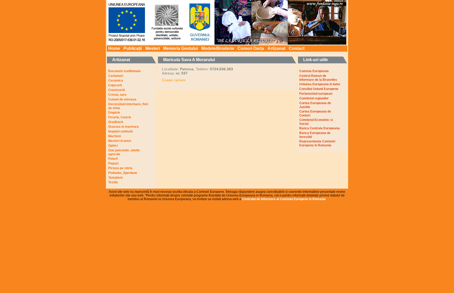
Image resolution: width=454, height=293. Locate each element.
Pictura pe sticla (120, 168)
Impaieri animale (120, 131)
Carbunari (115, 76)
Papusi (113, 163)
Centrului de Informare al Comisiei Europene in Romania (284, 199)
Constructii (116, 90)
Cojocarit (115, 85)
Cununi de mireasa (122, 99)
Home (114, 48)
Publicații (132, 48)
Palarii (113, 159)
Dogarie (114, 112)
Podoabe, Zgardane (122, 173)
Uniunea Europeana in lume (319, 84)
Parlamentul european (315, 93)
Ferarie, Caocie (119, 117)
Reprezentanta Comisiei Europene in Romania (317, 143)
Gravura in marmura (123, 127)
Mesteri (152, 48)
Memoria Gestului (180, 48)
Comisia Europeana (314, 71)
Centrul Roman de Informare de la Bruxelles (318, 78)
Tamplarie (115, 177)
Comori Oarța (251, 48)
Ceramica (115, 80)
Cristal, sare (117, 95)
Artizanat (276, 48)
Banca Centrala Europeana (319, 128)
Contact (297, 48)
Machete (114, 136)
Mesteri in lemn (119, 141)
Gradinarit (115, 122)
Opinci (113, 145)
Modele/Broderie (217, 48)
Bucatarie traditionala (124, 71)
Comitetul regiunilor (314, 98)
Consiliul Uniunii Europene (318, 89)
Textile (113, 182)
